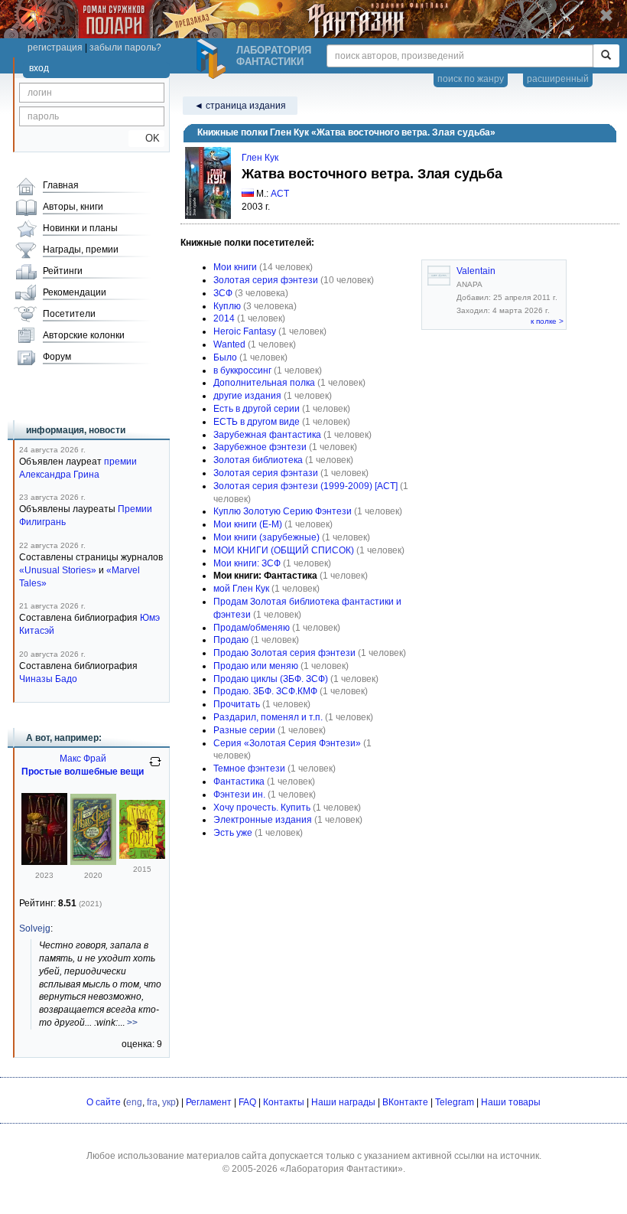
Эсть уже (232, 832)
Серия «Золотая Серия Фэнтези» (287, 743)
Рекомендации (74, 292)
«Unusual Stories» (57, 570)
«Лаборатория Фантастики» (341, 1168)
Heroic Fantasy (244, 331)
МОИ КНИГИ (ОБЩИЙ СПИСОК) (283, 550)
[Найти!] (606, 55)
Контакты (283, 1102)
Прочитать (236, 704)
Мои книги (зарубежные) (266, 537)
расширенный (558, 78)
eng (134, 1102)
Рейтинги (63, 271)
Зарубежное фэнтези (260, 447)
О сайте (103, 1102)
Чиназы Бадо (48, 679)
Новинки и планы (80, 228)
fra (152, 1102)
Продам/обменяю (251, 627)
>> (132, 1022)
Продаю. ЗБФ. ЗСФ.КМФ (265, 691)
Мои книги (235, 267)
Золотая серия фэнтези (265, 280)
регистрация (55, 47)
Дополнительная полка (264, 382)
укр (169, 1102)
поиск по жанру (470, 78)
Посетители (69, 313)
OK (146, 138)
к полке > (547, 321)
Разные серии (244, 730)
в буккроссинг (242, 370)
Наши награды (343, 1102)
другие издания (247, 395)
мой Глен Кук (241, 588)
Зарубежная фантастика (267, 434)
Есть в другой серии (256, 408)
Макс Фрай (83, 758)
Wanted (229, 344)
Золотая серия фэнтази (265, 473)
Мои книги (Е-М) (247, 524)
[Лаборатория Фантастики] (213, 59)
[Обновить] (155, 767)
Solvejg (34, 928)
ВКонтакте (405, 1102)
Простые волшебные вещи (82, 771)
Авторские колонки (84, 335)
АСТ (280, 193)
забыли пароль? (125, 47)
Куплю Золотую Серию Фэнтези (282, 511)
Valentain (475, 271)
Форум (57, 356)
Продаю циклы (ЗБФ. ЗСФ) (270, 679)
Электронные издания (262, 819)
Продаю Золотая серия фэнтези (284, 653)
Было (225, 357)
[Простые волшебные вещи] (44, 862)
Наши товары (511, 1102)
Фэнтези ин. (239, 794)
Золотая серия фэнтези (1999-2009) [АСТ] (305, 486)
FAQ (247, 1102)
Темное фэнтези (249, 768)
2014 (224, 318)
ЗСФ (222, 293)
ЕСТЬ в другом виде (256, 421)
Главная (61, 185)
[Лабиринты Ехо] (142, 855)
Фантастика (239, 781)
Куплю (227, 306)
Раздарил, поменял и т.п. (268, 717)
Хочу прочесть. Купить (261, 807)
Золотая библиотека (258, 460)
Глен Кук (260, 157)
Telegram (454, 1102)
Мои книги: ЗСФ (247, 563)
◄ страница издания (240, 105)
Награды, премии (81, 249)
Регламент (209, 1102)
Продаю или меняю (255, 666)
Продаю (231, 640)
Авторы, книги (73, 206)
